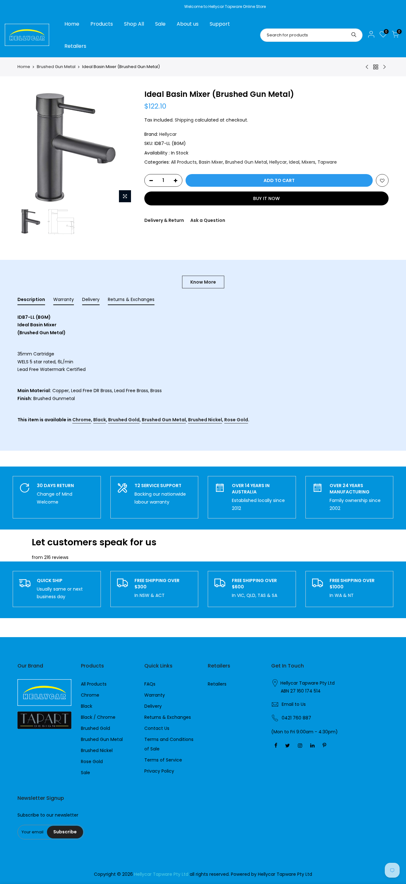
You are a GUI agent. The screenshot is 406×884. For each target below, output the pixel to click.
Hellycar (168, 134)
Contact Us (156, 728)
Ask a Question (207, 220)
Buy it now (266, 198)
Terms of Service (163, 760)
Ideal (294, 162)
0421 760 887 (296, 718)
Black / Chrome (98, 717)
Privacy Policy (159, 771)
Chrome (81, 420)
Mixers (308, 162)
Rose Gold (236, 420)
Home (71, 24)
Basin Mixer (211, 162)
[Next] (123, 147)
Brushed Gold (124, 420)
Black (99, 420)
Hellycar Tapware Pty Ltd (307, 683)
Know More (203, 282)
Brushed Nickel (205, 420)
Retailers (75, 46)
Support (220, 24)
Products (101, 24)
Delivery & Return (164, 220)
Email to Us (294, 704)
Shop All (134, 24)
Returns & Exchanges (167, 717)
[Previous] (28, 147)
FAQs (149, 684)
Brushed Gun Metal (56, 67)
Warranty (154, 695)
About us (188, 24)
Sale (160, 24)
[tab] (31, 300)
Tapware (327, 162)
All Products (184, 162)
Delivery (153, 706)
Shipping (184, 120)
